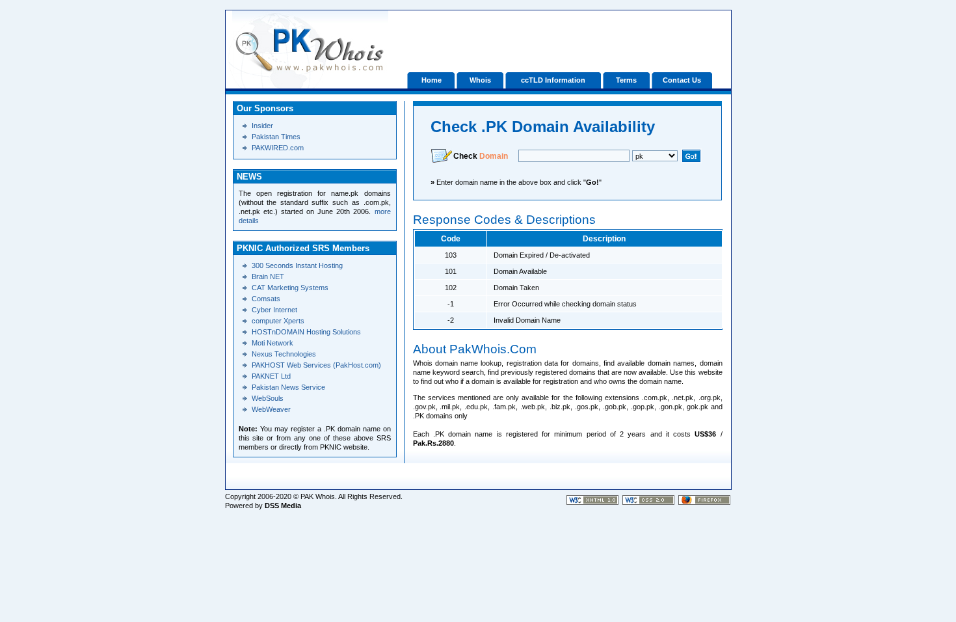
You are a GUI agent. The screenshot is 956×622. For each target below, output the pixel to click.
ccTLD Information (553, 80)
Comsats (266, 299)
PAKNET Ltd (271, 376)
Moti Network (272, 343)
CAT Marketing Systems (290, 287)
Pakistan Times (276, 137)
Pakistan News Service (288, 387)
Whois (480, 80)
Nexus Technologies (284, 354)
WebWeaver (271, 409)
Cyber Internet (274, 310)
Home (431, 80)
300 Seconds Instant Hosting (297, 265)
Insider (262, 125)
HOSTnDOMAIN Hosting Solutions (306, 332)
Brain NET (268, 276)
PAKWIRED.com (278, 148)
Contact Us (682, 80)
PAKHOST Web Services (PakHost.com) (316, 365)
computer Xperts (278, 321)
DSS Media (283, 505)
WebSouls (268, 398)
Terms (626, 80)
